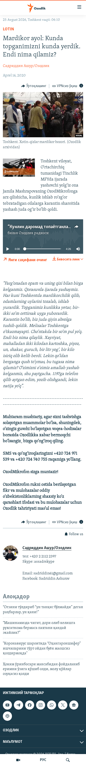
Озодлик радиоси (34, 233)
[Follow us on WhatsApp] (51, 705)
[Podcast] (7, 716)
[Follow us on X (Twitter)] (62, 705)
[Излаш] (68, 760)
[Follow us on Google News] (73, 705)
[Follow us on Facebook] (29, 705)
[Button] (33, 86)
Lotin (8, 29)
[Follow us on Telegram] (18, 705)
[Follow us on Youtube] (7, 705)
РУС (43, 760)
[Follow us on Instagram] (40, 705)
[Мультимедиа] (18, 760)
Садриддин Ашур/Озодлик (26, 66)
